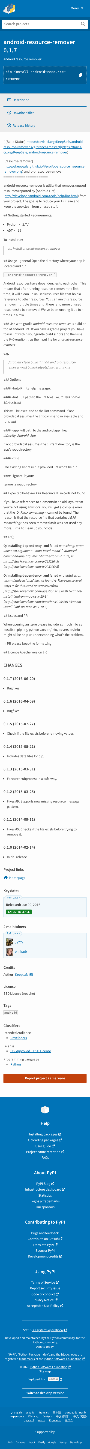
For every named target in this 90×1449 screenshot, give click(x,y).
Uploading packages (43, 1140)
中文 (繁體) (80, 1417)
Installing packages (43, 1134)
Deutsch (47, 1417)
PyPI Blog (43, 1183)
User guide (43, 1146)
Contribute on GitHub (43, 1238)
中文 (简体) (62, 1417)
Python (15, 1064)
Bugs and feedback (45, 1233)
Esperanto (55, 1420)
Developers (18, 1037)
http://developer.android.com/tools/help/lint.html (41, 195)
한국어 (69, 1420)
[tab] (45, 100)
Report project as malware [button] (45, 1078)
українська (17, 1417)
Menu (75, 8)
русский (29, 1420)
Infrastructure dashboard (43, 1189)
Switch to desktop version (45, 1392)
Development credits (43, 1256)
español (30, 1413)
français (44, 1413)
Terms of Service (43, 1282)
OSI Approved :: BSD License (30, 1051)
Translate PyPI (43, 1244)
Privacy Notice (43, 1299)
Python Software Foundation (62, 1359)
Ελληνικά (33, 1417)
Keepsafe (22, 974)
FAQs (45, 1157)
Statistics (45, 1195)
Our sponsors (45, 1206)
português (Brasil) (75, 1413)
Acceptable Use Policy (43, 1305)
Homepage (17, 877)
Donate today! (45, 1346)
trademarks (27, 1359)
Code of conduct (43, 1294)
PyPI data (12, 898)
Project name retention (43, 1151)
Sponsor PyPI (45, 1250)
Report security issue (45, 1288)
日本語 (57, 1413)
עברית (41, 1420)
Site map (45, 1371)
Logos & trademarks (45, 1201)
